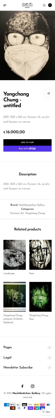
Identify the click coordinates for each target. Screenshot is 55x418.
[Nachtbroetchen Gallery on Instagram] (32, 386)
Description (27, 174)
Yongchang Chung (35, 213)
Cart (49, 5)
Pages (7, 347)
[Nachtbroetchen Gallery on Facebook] (22, 386)
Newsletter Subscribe (17, 367)
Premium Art (17, 213)
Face (31, 273)
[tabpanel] (27, 45)
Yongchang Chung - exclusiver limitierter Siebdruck (13, 319)
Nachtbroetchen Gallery (32, 205)
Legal (7, 357)
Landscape (9, 273)
